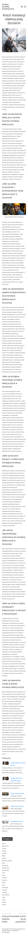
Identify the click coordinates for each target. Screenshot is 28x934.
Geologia (4, 853)
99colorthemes (6, 932)
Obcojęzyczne (5, 870)
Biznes (4, 843)
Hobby (3, 855)
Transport (4, 890)
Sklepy (3, 882)
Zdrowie (4, 904)
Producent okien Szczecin (16, 806)
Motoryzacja (5, 865)
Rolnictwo (4, 880)
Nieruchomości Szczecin (16, 821)
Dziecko (4, 848)
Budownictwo (5, 846)
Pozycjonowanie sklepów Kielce (9, 919)
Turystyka (4, 892)
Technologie (5, 887)
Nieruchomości (5, 868)
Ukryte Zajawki (5, 894)
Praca (3, 873)
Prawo (3, 875)
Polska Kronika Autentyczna (8, 6)
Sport (3, 885)
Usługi (3, 899)
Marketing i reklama (7, 860)
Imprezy (4, 858)
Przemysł (4, 877)
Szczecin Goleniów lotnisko (17, 793)
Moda (3, 863)
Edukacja (4, 851)
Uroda (3, 897)
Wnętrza (4, 902)
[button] (22, 7)
